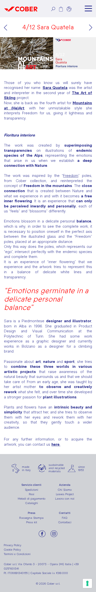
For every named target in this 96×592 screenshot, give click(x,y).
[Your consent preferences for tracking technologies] (87, 583)
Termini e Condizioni (17, 554)
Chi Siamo (65, 489)
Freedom (70, 175)
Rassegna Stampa (31, 518)
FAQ (64, 518)
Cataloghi (31, 503)
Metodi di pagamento (31, 498)
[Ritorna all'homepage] (21, 8)
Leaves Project (65, 494)
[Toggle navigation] (88, 8)
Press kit (31, 522)
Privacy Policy (12, 545)
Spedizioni (31, 489)
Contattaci (64, 522)
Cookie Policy (12, 549)
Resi (31, 494)
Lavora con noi (64, 498)
